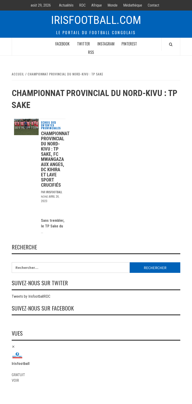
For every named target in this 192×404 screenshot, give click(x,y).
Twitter (83, 44)
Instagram (105, 44)
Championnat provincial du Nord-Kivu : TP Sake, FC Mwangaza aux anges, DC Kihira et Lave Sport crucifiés (55, 159)
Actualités (66, 5)
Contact (153, 5)
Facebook (62, 44)
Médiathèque (132, 5)
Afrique (96, 5)
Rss (91, 52)
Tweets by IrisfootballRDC (31, 296)
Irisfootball (54, 192)
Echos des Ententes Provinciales (51, 125)
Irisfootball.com (96, 20)
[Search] (171, 44)
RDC (82, 5)
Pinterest (129, 44)
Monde (112, 5)
